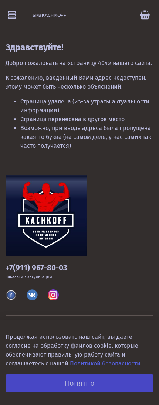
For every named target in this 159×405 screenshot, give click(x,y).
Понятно (79, 383)
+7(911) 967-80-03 (36, 268)
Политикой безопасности (105, 363)
